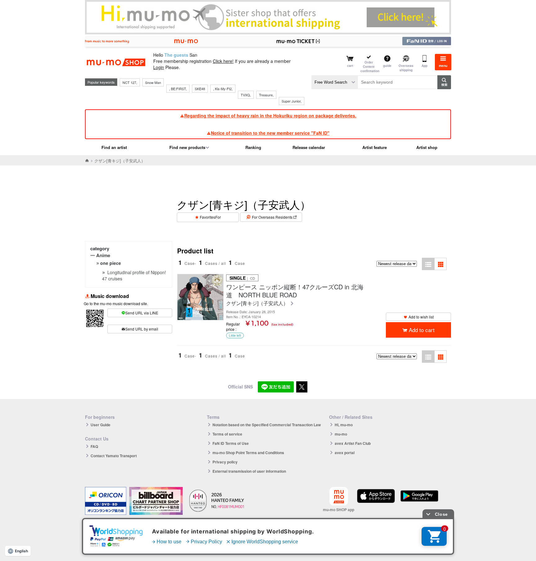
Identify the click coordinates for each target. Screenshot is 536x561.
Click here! (223, 61)
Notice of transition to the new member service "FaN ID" (270, 133)
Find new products (187, 147)
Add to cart (422, 330)
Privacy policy (225, 462)
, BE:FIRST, (178, 88)
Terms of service (227, 434)
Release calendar (309, 147)
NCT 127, (130, 82)
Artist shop (426, 147)
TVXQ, (246, 94)
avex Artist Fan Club (353, 443)
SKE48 (200, 88)
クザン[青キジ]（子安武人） (257, 303)
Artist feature (374, 147)
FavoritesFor (210, 217)
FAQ (94, 446)
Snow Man (153, 82)
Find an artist (114, 147)
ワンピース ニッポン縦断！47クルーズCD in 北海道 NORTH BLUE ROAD (295, 291)
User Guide (100, 424)
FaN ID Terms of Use (230, 443)
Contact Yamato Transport (114, 455)
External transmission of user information (249, 471)
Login (158, 67)
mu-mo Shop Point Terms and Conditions (248, 452)
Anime (103, 255)
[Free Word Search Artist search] (334, 82)
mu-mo (341, 434)
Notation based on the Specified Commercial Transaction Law (266, 424)
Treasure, (266, 94)
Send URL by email (141, 328)
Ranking (253, 147)
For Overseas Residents (272, 217)
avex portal (345, 452)
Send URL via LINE (141, 312)
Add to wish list (421, 316)
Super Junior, (292, 101)
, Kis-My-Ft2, (223, 88)
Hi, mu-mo (344, 424)
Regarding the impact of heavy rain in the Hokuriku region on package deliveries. (270, 115)
